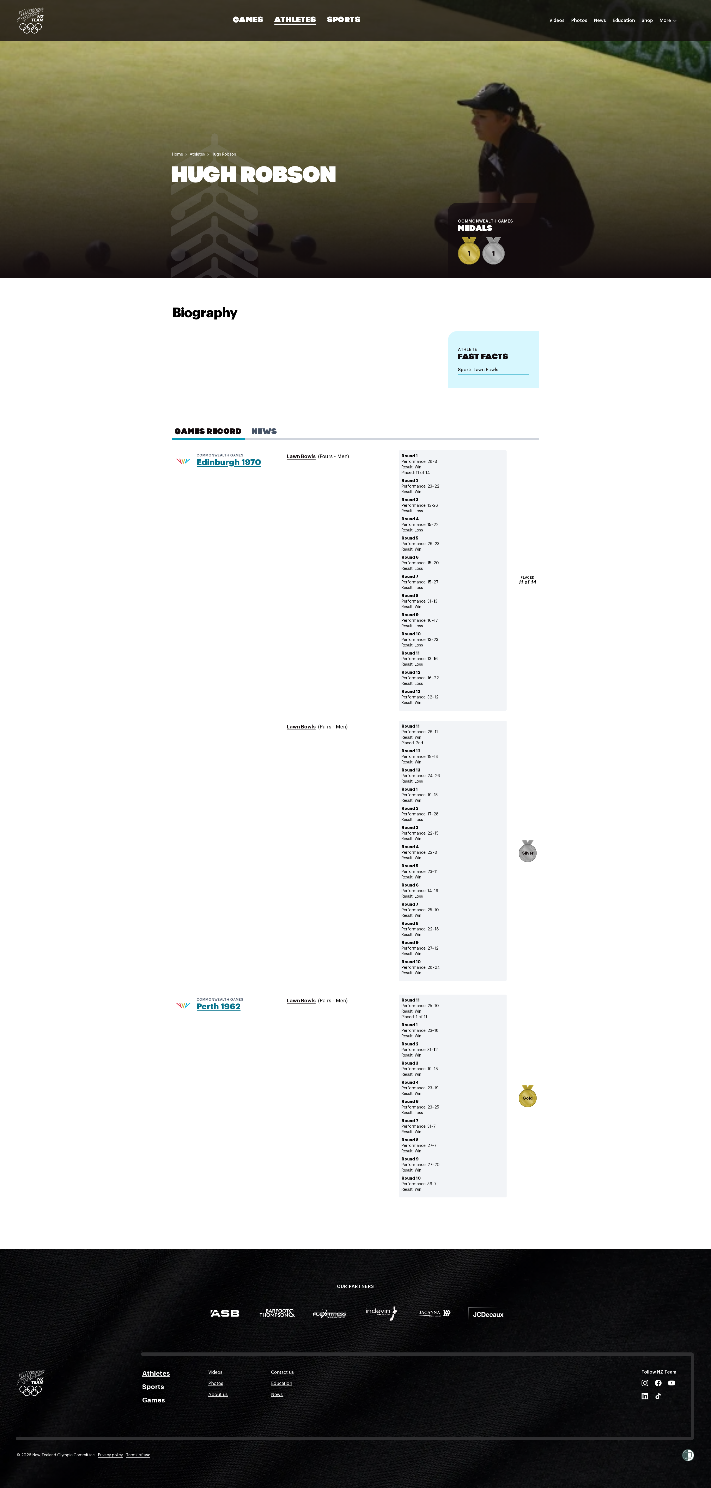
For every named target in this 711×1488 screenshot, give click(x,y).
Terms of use (138, 1455)
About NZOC (626, 37)
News (600, 20)
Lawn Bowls (301, 456)
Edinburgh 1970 (229, 462)
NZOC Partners (628, 70)
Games (248, 20)
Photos (579, 20)
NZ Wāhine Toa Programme (641, 92)
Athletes (295, 20)
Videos (557, 20)
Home (177, 154)
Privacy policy (110, 1455)
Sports (343, 20)
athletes (197, 154)
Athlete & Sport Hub (634, 48)
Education (624, 20)
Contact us (282, 1372)
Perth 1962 (219, 1006)
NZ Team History (630, 59)
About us (218, 1394)
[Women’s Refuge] (688, 1455)
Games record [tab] (208, 432)
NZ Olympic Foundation (638, 81)
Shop (647, 20)
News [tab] (264, 432)
